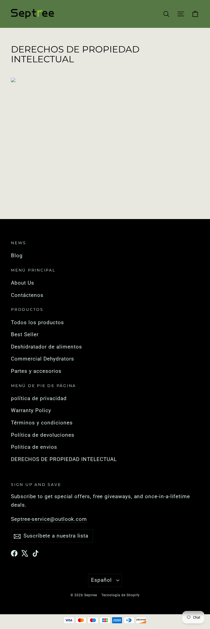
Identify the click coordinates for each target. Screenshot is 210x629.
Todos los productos (37, 323)
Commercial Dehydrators (42, 359)
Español (101, 580)
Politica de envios (34, 447)
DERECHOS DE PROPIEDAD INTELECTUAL (64, 459)
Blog (17, 256)
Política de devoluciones (42, 435)
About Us (22, 283)
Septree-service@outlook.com (49, 519)
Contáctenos (27, 295)
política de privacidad (39, 398)
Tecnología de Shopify (120, 595)
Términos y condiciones (42, 423)
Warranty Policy (31, 410)
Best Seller (25, 335)
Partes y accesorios (36, 371)
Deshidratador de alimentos (46, 347)
